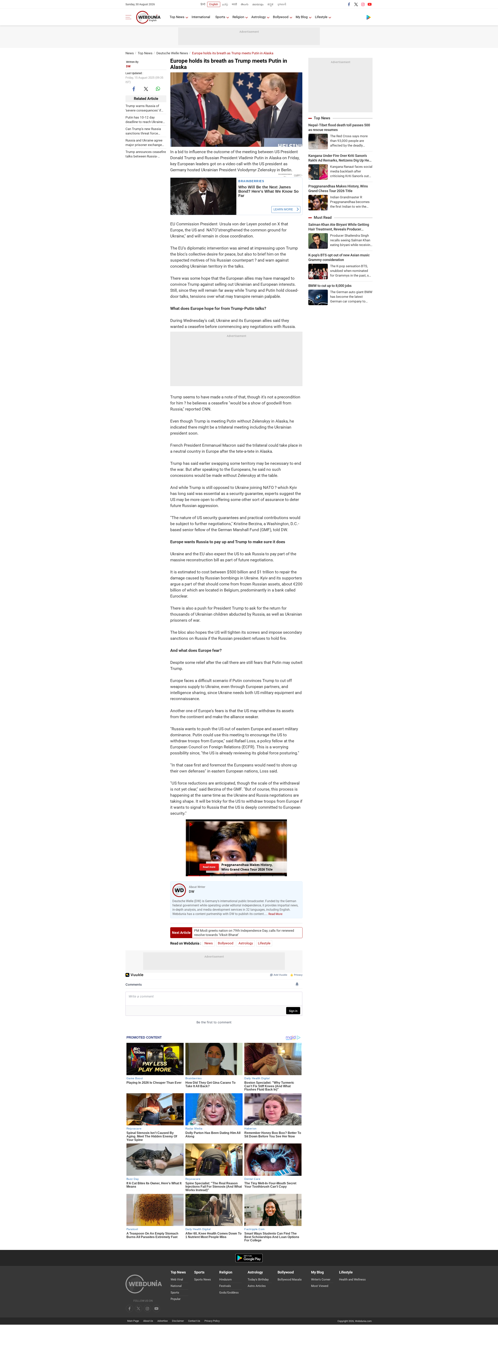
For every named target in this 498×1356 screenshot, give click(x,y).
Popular (176, 1299)
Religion (238, 17)
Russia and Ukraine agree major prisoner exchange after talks (143, 142)
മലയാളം (258, 4)
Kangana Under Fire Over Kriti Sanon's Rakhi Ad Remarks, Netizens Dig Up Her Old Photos (339, 158)
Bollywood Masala (290, 1279)
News (129, 53)
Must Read (323, 217)
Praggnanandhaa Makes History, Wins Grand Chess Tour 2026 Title (338, 188)
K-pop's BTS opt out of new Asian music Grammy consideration (339, 257)
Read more (209, 867)
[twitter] (356, 4)
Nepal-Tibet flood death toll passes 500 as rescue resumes (339, 127)
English (213, 4)
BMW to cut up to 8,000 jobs (330, 286)
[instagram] (363, 4)
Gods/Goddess (229, 1292)
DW (128, 66)
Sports (220, 17)
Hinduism (225, 1279)
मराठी (234, 4)
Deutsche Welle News (172, 53)
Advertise (162, 1320)
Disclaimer (178, 1320)
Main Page (133, 1320)
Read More (275, 914)
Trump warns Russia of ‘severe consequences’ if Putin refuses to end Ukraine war (143, 108)
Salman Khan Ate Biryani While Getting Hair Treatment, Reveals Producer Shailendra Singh (338, 227)
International (201, 17)
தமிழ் (225, 4)
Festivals (225, 1286)
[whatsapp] (157, 88)
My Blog (302, 17)
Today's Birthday (258, 1279)
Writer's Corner (320, 1279)
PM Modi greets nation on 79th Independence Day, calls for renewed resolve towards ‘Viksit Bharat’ (244, 933)
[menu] (129, 17)
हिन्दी (203, 4)
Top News (177, 17)
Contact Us (194, 1320)
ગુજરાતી (281, 4)
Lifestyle (321, 17)
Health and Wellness (352, 1279)
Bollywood (280, 17)
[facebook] (349, 4)
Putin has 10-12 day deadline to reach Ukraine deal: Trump (144, 119)
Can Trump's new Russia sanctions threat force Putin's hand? (143, 131)
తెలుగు (244, 4)
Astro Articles (257, 1286)
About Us (148, 1320)
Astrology (258, 17)
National (176, 1286)
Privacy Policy (212, 1320)
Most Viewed (319, 1286)
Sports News (202, 1279)
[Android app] (249, 1258)
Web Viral (177, 1279)
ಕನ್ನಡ (270, 4)
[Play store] (369, 17)
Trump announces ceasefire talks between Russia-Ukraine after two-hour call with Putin (145, 154)
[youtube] (370, 4)
